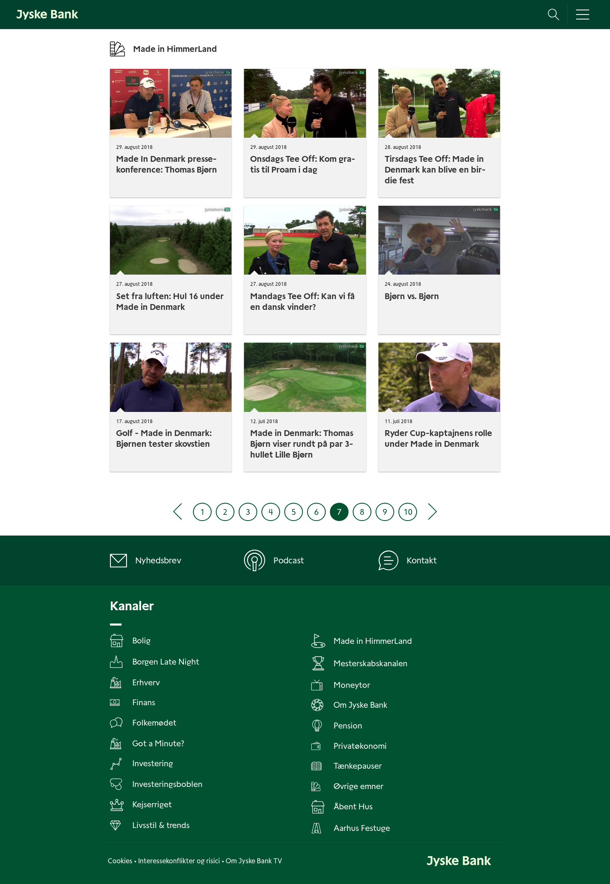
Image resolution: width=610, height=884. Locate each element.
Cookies (120, 861)
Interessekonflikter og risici (179, 861)
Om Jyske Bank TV (254, 861)
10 (407, 512)
